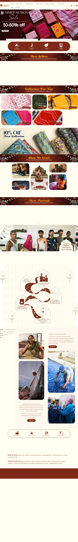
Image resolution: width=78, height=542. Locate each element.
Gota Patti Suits (3, 525)
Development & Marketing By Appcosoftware (15, 540)
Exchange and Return (5, 509)
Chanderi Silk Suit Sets (55, 463)
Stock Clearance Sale (5, 538)
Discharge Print (46, 455)
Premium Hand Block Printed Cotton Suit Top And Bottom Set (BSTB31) (67, 74)
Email (51, 475)
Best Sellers (2, 523)
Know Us (31, 420)
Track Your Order (4, 503)
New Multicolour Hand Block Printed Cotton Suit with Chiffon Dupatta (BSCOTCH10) (49, 74)
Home (1, 520)
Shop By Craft (3, 535)
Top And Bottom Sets (5, 531)
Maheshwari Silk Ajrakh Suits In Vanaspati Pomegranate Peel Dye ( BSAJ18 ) (48, 209)
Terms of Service (4, 514)
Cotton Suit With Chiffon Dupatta (41, 461)
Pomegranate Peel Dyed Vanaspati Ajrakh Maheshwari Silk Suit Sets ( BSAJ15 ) (28, 217)
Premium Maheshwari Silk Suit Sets (8, 533)
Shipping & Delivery (4, 505)
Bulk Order (2, 496)
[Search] (69, 5)
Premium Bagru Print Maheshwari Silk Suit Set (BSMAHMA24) (9, 74)
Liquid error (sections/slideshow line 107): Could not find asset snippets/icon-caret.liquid (22, 39)
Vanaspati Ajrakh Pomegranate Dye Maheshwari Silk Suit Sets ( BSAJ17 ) (68, 209)
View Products (26, 107)
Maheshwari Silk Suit (42, 463)
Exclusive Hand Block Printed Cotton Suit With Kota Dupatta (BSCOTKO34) (49, 65)
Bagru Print (21, 455)
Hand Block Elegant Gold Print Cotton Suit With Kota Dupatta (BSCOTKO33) (27, 65)
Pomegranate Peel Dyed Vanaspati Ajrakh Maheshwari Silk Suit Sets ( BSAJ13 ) (67, 217)
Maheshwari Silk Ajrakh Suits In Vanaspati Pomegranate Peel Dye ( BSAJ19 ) (28, 209)
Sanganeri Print (36, 455)
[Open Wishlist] (74, 5)
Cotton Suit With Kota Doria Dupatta (24, 463)
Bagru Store (5, 540)
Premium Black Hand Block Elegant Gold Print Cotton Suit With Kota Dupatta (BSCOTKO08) (9, 65)
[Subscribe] (63, 475)
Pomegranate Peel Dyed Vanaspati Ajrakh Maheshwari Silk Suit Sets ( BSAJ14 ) (48, 217)
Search (1, 490)
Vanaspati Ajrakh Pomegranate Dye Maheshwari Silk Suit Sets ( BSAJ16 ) (9, 217)
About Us (2, 494)
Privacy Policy (3, 511)
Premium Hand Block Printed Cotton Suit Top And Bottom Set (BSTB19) (67, 65)
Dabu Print (28, 455)
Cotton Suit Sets (25, 461)
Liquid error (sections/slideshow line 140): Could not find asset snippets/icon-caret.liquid (56, 39)
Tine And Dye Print (57, 455)
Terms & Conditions (4, 507)
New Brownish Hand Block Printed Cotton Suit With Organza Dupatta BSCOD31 (28, 74)
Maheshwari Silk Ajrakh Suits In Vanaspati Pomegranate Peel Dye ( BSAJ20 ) (9, 209)
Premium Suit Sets (4, 529)
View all (39, 82)
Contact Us (2, 492)
